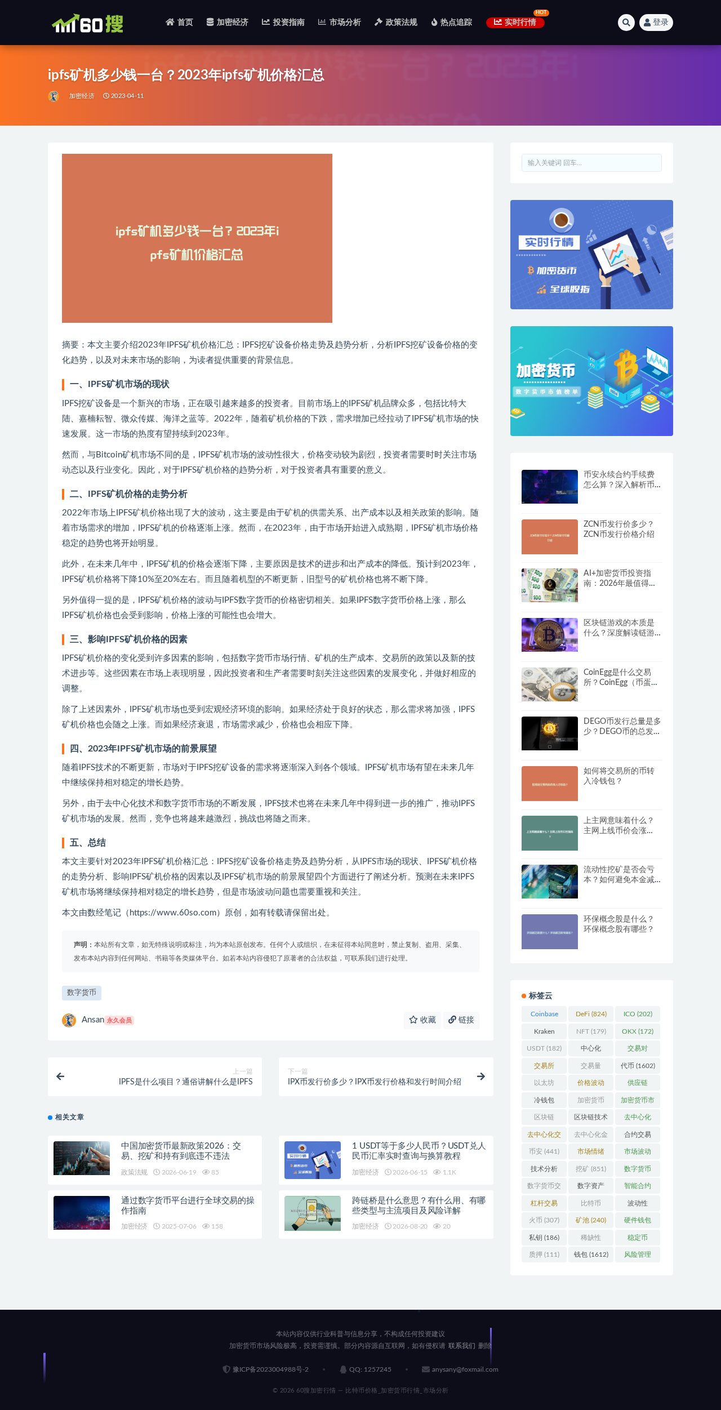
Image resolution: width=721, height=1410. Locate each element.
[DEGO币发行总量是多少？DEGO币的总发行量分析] (550, 733)
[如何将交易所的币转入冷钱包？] (550, 784)
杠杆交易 (544, 1205)
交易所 (544, 1068)
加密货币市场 (638, 1102)
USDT (544, 1048)
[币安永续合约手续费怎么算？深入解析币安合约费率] (550, 487)
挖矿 (591, 1169)
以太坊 (544, 1085)
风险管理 (637, 1256)
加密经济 (232, 22)
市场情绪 (590, 1153)
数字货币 (81, 993)
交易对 (637, 1050)
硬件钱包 (637, 1222)
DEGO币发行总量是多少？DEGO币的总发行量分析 (622, 732)
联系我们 (461, 1345)
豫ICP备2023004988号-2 (271, 1369)
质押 (544, 1254)
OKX (637, 1031)
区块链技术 (591, 1119)
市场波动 (637, 1153)
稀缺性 (591, 1240)
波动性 (637, 1205)
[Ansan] (54, 96)
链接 (465, 1020)
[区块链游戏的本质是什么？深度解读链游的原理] (550, 635)
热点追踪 (456, 22)
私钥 (544, 1237)
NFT (591, 1031)
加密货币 (590, 1102)
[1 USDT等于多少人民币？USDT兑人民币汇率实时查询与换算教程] (312, 1160)
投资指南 (289, 22)
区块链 (544, 1119)
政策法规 (401, 22)
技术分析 (544, 1171)
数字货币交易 (544, 1188)
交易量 (591, 1068)
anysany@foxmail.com (465, 1369)
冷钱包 (544, 1102)
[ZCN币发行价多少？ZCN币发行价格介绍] (550, 537)
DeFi (591, 1014)
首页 (185, 22)
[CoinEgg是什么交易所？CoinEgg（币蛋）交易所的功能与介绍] (550, 684)
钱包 (591, 1254)
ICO (638, 1014)
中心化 (591, 1050)
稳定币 (637, 1240)
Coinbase (544, 1016)
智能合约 (637, 1188)
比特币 (591, 1205)
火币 (544, 1220)
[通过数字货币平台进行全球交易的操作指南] (82, 1213)
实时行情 (521, 22)
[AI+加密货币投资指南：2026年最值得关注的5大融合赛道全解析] (550, 585)
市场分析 (345, 22)
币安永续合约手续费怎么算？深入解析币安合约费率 (619, 485)
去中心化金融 (591, 1136)
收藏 (427, 1020)
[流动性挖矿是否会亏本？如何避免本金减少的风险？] (550, 882)
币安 (544, 1151)
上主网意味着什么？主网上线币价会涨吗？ (619, 831)
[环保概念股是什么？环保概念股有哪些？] (550, 932)
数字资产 (590, 1188)
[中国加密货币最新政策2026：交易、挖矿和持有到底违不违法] (82, 1158)
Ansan (107, 1020)
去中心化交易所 (544, 1136)
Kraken (544, 1033)
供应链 (637, 1085)
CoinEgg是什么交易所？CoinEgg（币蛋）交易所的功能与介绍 (621, 683)
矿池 (591, 1220)
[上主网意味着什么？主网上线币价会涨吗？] (550, 833)
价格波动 (590, 1085)
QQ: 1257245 (370, 1369)
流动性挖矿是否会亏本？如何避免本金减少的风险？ (619, 880)
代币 (638, 1065)
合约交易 (637, 1136)
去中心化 (637, 1119)
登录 (661, 22)
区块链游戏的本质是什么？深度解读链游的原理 (619, 633)
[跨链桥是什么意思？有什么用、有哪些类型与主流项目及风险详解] (312, 1213)
